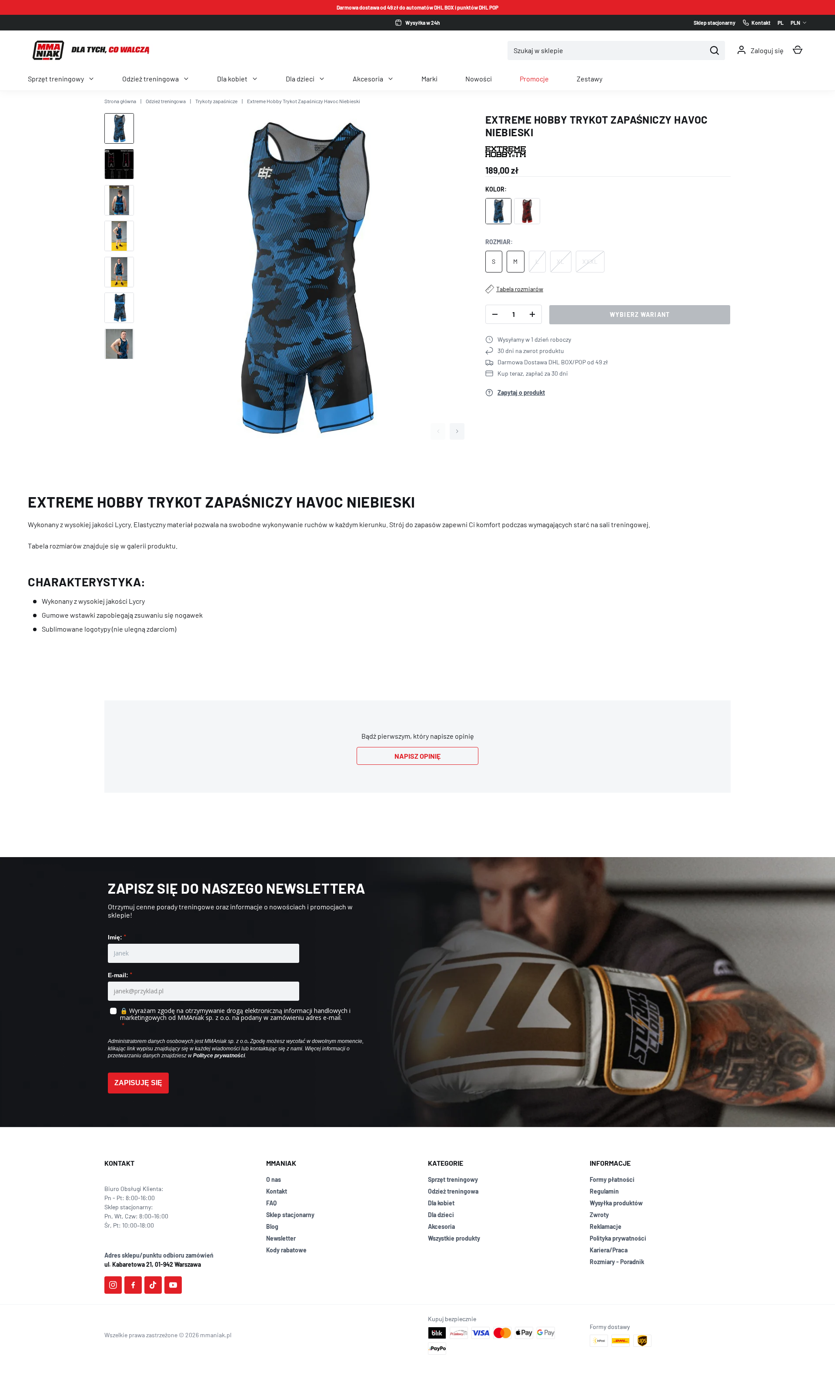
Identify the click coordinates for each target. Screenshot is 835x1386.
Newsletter (281, 1238)
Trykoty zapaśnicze (216, 101)
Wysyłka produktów (616, 1203)
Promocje (534, 78)
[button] (797, 50)
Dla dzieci (300, 78)
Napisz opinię (417, 756)
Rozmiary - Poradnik (617, 1261)
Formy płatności (612, 1179)
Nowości (478, 78)
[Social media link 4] (173, 1285)
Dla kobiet (232, 78)
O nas (273, 1179)
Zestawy (589, 78)
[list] (304, 279)
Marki (429, 78)
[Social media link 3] (153, 1285)
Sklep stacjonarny (290, 1214)
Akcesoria (368, 78)
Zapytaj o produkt (521, 392)
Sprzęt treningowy (56, 78)
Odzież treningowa (150, 78)
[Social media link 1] (113, 1285)
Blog (272, 1226)
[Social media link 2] (133, 1285)
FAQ (271, 1203)
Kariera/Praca (609, 1250)
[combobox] (607, 50)
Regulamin (604, 1191)
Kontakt (276, 1191)
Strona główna (120, 101)
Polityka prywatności (618, 1238)
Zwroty (599, 1214)
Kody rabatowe (286, 1250)
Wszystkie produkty (454, 1238)
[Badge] (505, 151)
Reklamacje (605, 1226)
